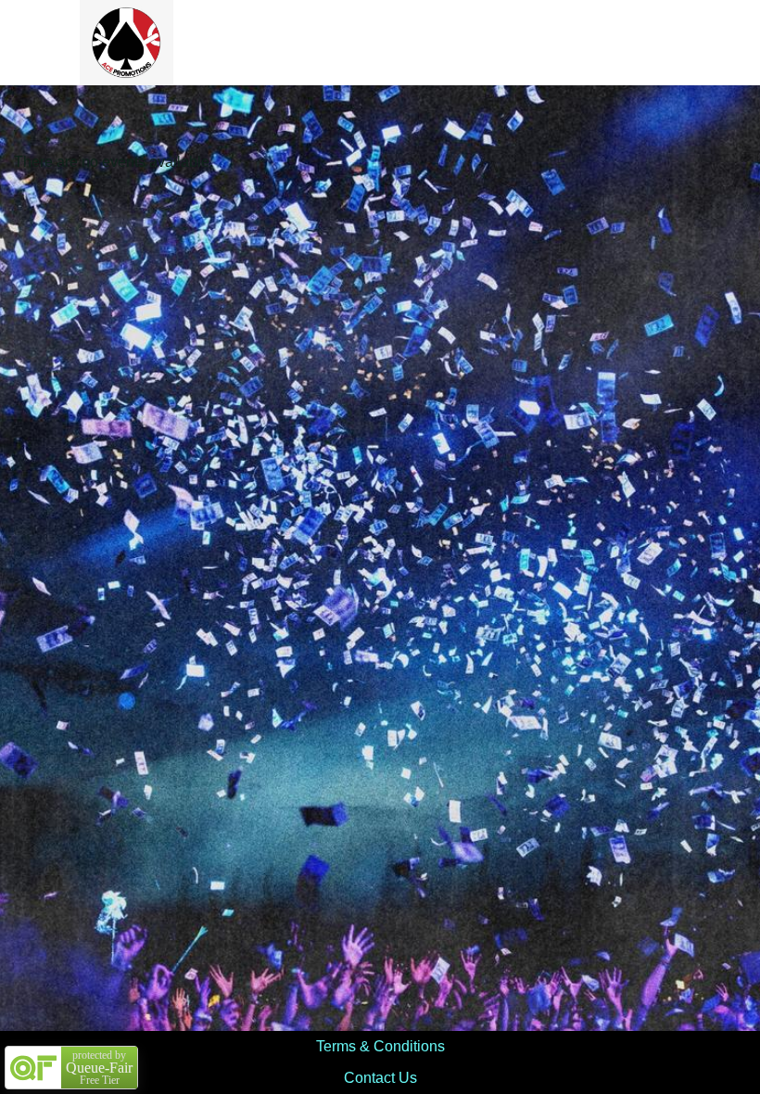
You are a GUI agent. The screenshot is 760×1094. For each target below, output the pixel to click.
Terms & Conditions (380, 1046)
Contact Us (380, 1078)
